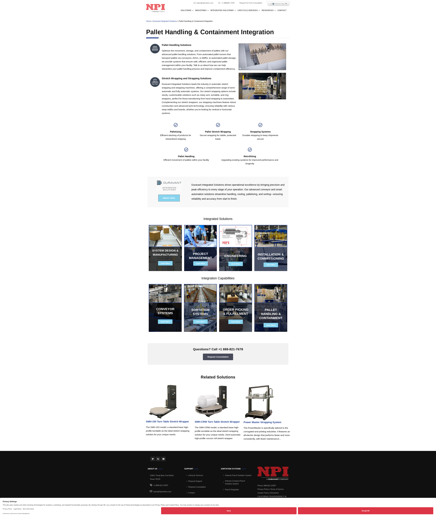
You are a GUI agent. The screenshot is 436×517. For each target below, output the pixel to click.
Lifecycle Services (248, 10)
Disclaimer (274, 493)
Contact (281, 10)
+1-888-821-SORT (160, 485)
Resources (268, 10)
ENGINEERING (235, 256)
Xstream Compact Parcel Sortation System (235, 482)
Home (148, 21)
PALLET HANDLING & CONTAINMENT (270, 314)
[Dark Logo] (155, 8)
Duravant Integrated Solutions (165, 21)
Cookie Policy (263, 493)
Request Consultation (197, 487)
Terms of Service (277, 489)
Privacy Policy (263, 489)
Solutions (186, 10)
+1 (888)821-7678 (227, 3)
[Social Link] (152, 459)
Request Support (195, 481)
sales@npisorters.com (205, 3)
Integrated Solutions (222, 10)
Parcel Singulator (232, 490)
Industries (201, 10)
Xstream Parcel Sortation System (238, 475)
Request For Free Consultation (250, 3)
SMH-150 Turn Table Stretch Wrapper (167, 421)
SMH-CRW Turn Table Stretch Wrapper (217, 421)
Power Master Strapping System (262, 422)
